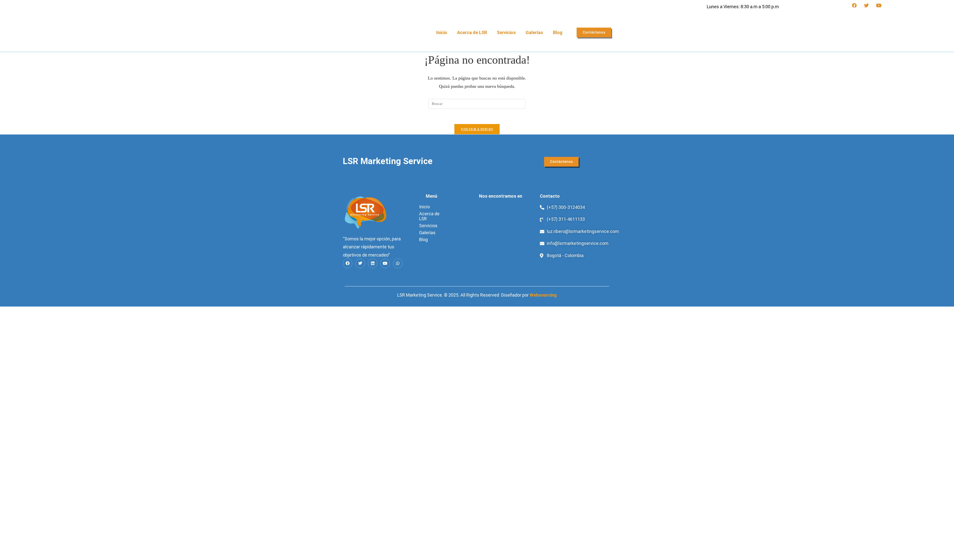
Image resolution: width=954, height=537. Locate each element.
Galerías (534, 32)
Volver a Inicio (477, 129)
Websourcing (543, 295)
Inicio (441, 32)
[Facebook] (854, 5)
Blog (557, 32)
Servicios (506, 32)
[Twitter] (866, 5)
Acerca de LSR (472, 32)
